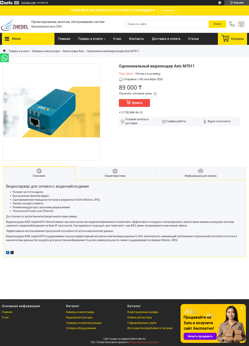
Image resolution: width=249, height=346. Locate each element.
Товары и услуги (90, 39)
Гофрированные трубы (142, 322)
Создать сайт (28, 2)
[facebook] (7, 253)
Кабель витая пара (139, 317)
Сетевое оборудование (81, 328)
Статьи (193, 39)
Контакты (136, 39)
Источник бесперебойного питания (150, 328)
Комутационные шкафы (142, 312)
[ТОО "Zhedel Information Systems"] (14, 24)
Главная (64, 39)
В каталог (168, 10)
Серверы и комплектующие (84, 322)
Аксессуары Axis (73, 51)
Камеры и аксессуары (46, 51)
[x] (12, 253)
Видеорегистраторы (79, 317)
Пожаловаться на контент (144, 342)
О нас (117, 39)
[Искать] (217, 24)
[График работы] (241, 24)
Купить (137, 103)
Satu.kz (142, 338)
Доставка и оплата (166, 39)
